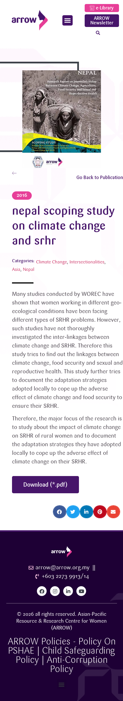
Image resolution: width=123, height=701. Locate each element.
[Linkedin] (68, 591)
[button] (67, 20)
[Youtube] (81, 591)
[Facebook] (42, 591)
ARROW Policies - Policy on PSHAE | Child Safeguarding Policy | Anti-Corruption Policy (62, 655)
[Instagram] (55, 591)
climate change (51, 262)
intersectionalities (87, 262)
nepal (28, 269)
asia (16, 269)
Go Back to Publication (99, 177)
